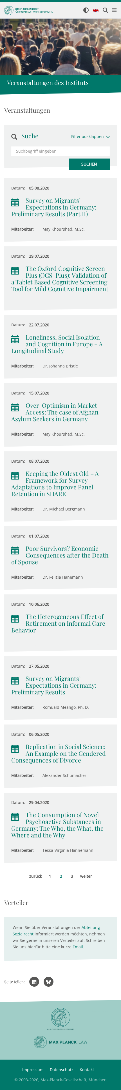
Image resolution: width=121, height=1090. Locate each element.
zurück (35, 876)
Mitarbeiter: (22, 229)
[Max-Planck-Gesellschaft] (60, 1018)
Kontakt (87, 1069)
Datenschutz (61, 1069)
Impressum (33, 1069)
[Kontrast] (86, 10)
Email (78, 946)
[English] (95, 11)
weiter (86, 876)
